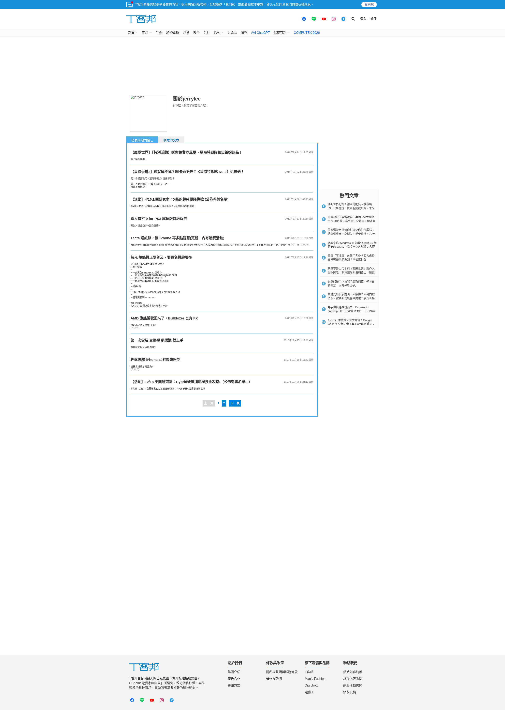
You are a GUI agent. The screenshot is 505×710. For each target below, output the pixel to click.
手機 (158, 32)
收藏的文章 (171, 140)
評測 (186, 32)
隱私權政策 (303, 4)
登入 (363, 19)
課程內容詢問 (352, 678)
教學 (196, 32)
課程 (244, 32)
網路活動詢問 (352, 685)
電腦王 (309, 692)
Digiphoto (311, 685)
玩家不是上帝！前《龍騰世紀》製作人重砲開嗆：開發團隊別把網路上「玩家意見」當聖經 (351, 272)
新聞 (131, 32)
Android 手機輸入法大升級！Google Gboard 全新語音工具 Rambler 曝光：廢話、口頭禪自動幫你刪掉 (351, 323)
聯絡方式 (234, 685)
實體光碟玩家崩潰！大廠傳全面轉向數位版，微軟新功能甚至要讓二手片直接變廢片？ (351, 298)
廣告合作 (234, 678)
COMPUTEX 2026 (307, 32)
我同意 (369, 4)
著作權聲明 (274, 678)
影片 (207, 32)
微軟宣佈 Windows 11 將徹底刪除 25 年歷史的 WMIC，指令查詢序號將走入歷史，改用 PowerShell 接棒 (352, 246)
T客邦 (309, 672)
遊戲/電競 (172, 32)
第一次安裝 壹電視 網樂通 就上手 (157, 340)
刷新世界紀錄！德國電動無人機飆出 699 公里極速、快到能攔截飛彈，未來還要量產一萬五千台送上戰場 (351, 208)
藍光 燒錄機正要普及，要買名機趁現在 (161, 257)
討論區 (232, 32)
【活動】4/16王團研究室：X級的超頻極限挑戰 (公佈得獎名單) (179, 199)
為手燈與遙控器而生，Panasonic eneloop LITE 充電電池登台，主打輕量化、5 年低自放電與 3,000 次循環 (352, 311)
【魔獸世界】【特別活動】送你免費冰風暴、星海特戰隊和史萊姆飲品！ (186, 152)
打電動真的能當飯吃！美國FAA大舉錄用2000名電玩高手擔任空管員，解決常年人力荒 (351, 220)
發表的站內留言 (142, 140)
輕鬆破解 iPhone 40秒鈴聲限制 (155, 360)
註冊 (373, 19)
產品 (145, 32)
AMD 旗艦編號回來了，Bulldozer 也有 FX (164, 318)
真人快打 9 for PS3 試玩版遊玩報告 (159, 219)
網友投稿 (349, 692)
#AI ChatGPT (260, 32)
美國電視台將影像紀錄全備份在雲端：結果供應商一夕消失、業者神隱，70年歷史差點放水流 (351, 233)
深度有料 (280, 32)
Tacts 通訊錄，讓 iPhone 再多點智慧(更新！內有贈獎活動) (177, 238)
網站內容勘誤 (352, 672)
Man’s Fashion (315, 678)
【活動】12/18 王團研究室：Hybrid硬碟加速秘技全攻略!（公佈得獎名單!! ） (191, 382)
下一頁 (235, 403)
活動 (217, 32)
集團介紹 (234, 672)
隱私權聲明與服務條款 (282, 672)
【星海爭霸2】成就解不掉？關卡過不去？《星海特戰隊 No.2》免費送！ (187, 172)
